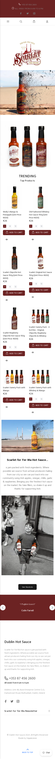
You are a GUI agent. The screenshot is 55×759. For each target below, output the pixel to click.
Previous (3, 607)
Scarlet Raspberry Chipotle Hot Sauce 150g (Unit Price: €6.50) (14, 336)
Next (52, 607)
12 (15, 226)
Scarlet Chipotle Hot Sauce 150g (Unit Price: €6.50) (13, 275)
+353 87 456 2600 (22, 678)
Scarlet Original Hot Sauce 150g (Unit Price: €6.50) (40, 274)
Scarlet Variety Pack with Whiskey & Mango (40, 389)
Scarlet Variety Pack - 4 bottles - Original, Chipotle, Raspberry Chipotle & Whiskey (39, 331)
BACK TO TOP (27, 752)
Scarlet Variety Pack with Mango (14, 389)
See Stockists (27, 587)
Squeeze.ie (32, 738)
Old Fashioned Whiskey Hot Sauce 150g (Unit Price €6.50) (39, 214)
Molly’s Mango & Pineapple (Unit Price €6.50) (12, 214)
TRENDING (27, 176)
